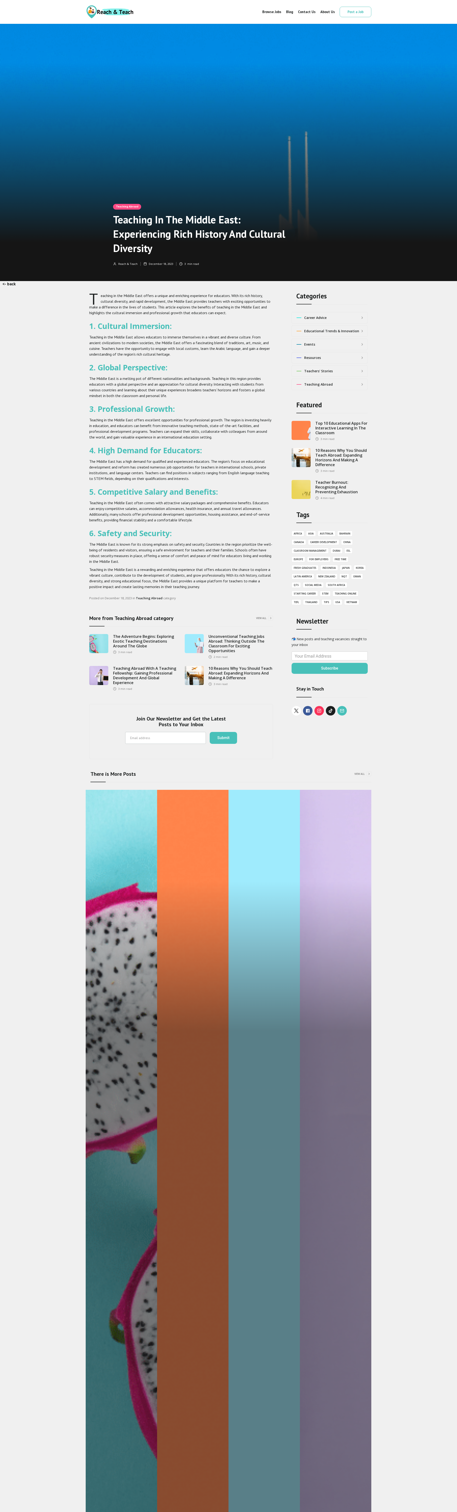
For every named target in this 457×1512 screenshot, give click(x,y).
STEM (325, 593)
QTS (296, 585)
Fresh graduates (305, 568)
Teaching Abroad (127, 206)
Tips (326, 602)
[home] (110, 12)
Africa (298, 533)
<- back (9, 284)
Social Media (313, 585)
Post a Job (355, 12)
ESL (348, 550)
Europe (298, 559)
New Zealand (326, 576)
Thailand (311, 602)
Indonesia (329, 568)
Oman (357, 576)
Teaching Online (345, 593)
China (347, 542)
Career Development (323, 542)
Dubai (336, 550)
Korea (360, 568)
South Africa (336, 585)
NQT (344, 576)
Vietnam (351, 602)
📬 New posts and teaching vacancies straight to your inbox (329, 642)
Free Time (340, 559)
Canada (299, 542)
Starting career (305, 593)
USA (337, 602)
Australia (326, 533)
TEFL (296, 602)
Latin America (303, 576)
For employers (318, 559)
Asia (311, 533)
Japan (346, 568)
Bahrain (344, 533)
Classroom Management (310, 550)
